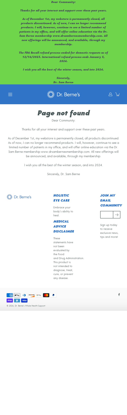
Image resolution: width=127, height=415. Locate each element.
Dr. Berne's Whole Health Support (30, 306)
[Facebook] (119, 294)
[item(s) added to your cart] (117, 94)
